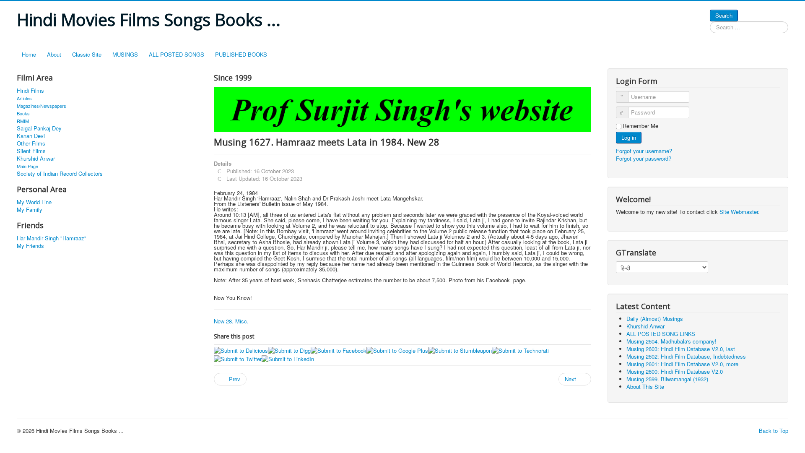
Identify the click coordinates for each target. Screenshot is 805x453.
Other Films (31, 143)
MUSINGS (125, 54)
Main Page (27, 166)
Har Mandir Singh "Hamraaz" (51, 238)
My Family (29, 209)
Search (723, 15)
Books (23, 113)
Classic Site (86, 54)
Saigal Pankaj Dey (39, 128)
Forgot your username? (644, 151)
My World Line (34, 202)
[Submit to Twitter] (238, 358)
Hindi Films (30, 90)
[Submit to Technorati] (520, 350)
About (54, 54)
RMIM (23, 120)
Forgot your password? (643, 158)
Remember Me (640, 126)
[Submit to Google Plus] (397, 350)
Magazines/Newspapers (41, 105)
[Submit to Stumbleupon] (460, 350)
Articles (24, 98)
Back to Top (773, 431)
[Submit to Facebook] (338, 350)
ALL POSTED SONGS (176, 54)
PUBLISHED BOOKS (241, 54)
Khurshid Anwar (36, 158)
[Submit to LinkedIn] (288, 358)
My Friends (30, 246)
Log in (628, 137)
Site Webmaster (738, 212)
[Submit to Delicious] (241, 350)
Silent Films (31, 151)
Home (29, 54)
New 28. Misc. (231, 321)
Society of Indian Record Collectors (60, 173)
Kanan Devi (31, 136)
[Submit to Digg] (289, 350)
